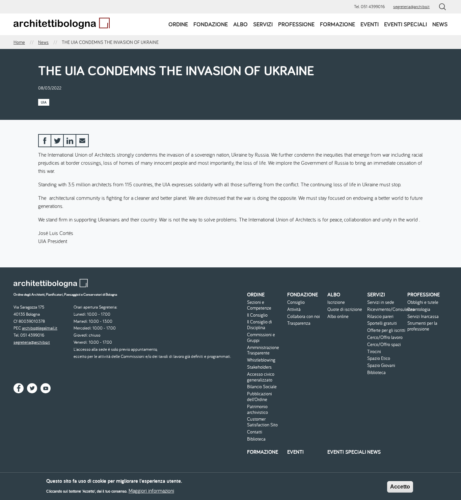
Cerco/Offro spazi (384, 344)
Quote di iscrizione (344, 309)
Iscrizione (336, 302)
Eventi (369, 24)
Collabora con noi (303, 316)
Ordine (178, 24)
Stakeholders (259, 367)
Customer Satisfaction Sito (262, 422)
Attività (294, 309)
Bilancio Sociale (262, 387)
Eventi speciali (405, 24)
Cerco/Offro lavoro (385, 337)
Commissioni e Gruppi (261, 337)
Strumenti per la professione (422, 326)
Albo (240, 24)
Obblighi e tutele (422, 302)
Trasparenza (298, 323)
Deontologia (418, 309)
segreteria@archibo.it (411, 6)
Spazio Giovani (381, 365)
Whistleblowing (261, 360)
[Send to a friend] (82, 141)
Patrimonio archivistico (257, 409)
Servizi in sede (380, 302)
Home (19, 42)
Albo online (338, 316)
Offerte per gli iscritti (386, 330)
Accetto (400, 487)
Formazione (337, 24)
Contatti (254, 432)
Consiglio (296, 302)
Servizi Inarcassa (423, 316)
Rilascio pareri (380, 316)
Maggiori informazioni (151, 490)
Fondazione (210, 24)
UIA (44, 102)
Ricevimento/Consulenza (386, 309)
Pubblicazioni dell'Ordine (259, 396)
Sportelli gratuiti (382, 323)
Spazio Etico (378, 358)
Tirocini (374, 351)
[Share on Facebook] (45, 141)
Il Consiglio (257, 315)
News (440, 24)
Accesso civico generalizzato (260, 377)
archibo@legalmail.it (39, 328)
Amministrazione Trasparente (263, 350)
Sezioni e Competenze (259, 305)
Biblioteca (256, 439)
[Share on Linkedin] (70, 141)
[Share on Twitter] (57, 141)
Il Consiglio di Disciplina (259, 325)
